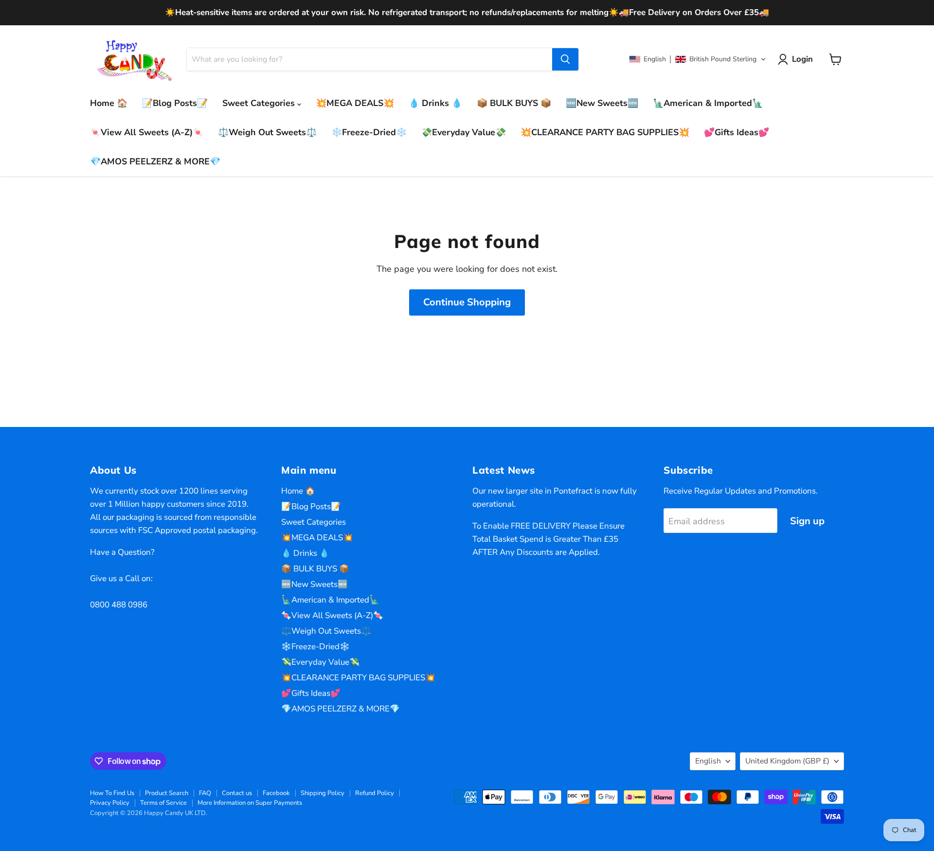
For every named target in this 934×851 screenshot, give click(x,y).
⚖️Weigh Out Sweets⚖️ (267, 132)
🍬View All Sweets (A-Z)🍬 (146, 132)
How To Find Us (112, 793)
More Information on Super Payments (250, 802)
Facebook (276, 793)
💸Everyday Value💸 (463, 132)
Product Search (166, 793)
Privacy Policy (109, 802)
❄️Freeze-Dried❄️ (369, 132)
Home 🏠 (108, 103)
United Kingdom (787, 761)
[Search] (565, 59)
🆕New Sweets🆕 (602, 103)
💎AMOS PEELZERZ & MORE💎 (155, 161)
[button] (697, 59)
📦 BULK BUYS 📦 (514, 103)
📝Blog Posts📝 (175, 103)
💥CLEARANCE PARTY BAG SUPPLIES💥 (605, 132)
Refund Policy (374, 793)
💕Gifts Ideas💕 (736, 132)
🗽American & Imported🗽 (708, 103)
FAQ (205, 793)
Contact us (237, 793)
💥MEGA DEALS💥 (355, 103)
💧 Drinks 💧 (435, 103)
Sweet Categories (259, 103)
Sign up (807, 521)
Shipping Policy (322, 793)
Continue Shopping (467, 302)
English (708, 761)
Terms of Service (163, 802)
